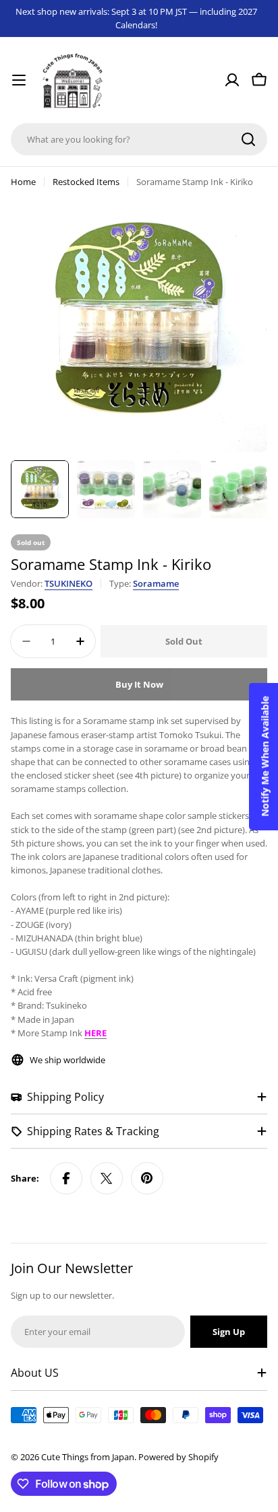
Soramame (156, 583)
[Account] (232, 80)
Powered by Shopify (178, 1457)
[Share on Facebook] (66, 1178)
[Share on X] (106, 1178)
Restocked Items (86, 182)
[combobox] (139, 139)
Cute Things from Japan (87, 1457)
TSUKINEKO (68, 583)
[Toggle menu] (19, 80)
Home (23, 182)
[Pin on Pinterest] (147, 1178)
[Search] (248, 139)
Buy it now (139, 684)
